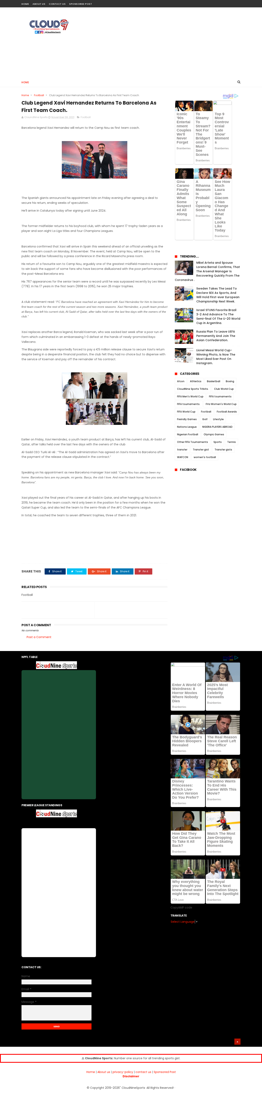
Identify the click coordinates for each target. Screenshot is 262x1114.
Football (39, 95)
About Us (39, 4)
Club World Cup (224, 389)
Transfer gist (201, 449)
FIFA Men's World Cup (190, 396)
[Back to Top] (237, 1042)
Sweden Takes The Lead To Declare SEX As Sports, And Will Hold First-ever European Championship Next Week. (217, 294)
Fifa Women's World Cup (221, 404)
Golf (205, 419)
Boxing (230, 381)
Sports (217, 442)
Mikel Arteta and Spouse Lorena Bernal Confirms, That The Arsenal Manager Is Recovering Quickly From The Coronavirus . (207, 271)
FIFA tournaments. (188, 404)
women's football (205, 457)
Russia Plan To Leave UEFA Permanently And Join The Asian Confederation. (215, 336)
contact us (143, 1072)
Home (25, 4)
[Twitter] (238, 2)
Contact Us (57, 4)
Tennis (231, 442)
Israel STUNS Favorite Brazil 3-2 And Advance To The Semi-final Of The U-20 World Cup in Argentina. (218, 316)
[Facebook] (223, 2)
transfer (182, 449)
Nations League (187, 427)
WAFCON (182, 457)
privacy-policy (123, 1072)
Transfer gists (223, 449)
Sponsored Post (80, 4)
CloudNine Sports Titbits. (193, 389)
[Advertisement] (166, 42)
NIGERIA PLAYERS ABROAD (217, 427)
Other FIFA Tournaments (192, 442)
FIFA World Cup (186, 411)
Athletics (195, 381)
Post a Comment (39, 637)
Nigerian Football (187, 434)
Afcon (180, 381)
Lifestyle (218, 419)
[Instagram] (230, 2)
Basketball (213, 381)
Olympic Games (214, 434)
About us (103, 1072)
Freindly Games (187, 419)
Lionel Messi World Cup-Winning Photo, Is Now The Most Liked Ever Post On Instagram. (215, 356)
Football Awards (227, 411)
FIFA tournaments (220, 396)
